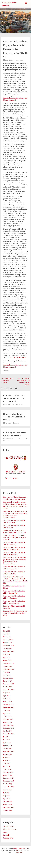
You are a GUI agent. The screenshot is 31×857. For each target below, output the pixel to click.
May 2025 (6, 654)
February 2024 (8, 678)
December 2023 (8, 684)
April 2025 (6, 657)
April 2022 (6, 713)
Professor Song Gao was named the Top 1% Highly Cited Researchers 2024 (15, 613)
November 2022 (8, 704)
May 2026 (6, 631)
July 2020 (6, 757)
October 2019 (7, 784)
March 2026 (7, 637)
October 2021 (7, 731)
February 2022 (8, 719)
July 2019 (6, 793)
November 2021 (8, 728)
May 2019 (6, 796)
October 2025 (7, 649)
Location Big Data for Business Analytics (7, 381)
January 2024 (7, 681)
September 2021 (8, 734)
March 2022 (7, 716)
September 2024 (8, 669)
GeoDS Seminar (8, 826)
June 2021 (6, 740)
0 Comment (6, 441)
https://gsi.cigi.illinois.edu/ (17, 357)
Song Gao (20, 60)
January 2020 (7, 775)
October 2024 (7, 666)
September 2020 (8, 751)
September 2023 (8, 690)
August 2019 (7, 790)
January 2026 (7, 643)
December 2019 (8, 778)
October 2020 (7, 748)
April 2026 (6, 634)
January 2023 (7, 701)
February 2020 (8, 772)
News (7, 370)
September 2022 (8, 707)
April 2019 (6, 798)
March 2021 (7, 743)
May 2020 (6, 763)
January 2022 (7, 722)
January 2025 (7, 660)
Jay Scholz (20, 438)
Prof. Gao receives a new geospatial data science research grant (14, 398)
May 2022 (6, 710)
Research (6, 835)
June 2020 (6, 760)
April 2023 (6, 696)
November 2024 (8, 663)
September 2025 (8, 651)
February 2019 (7, 801)
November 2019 (8, 781)
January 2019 (7, 804)
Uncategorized (8, 838)
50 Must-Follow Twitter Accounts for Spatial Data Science (14, 417)
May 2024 (6, 672)
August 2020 (7, 754)
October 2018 (7, 810)
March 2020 (7, 769)
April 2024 (6, 675)
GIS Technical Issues (10, 829)
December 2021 (8, 725)
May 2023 (6, 693)
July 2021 (6, 737)
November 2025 (8, 646)
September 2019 (8, 787)
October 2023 (7, 687)
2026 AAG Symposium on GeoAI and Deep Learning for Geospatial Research (14, 537)
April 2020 (6, 766)
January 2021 (7, 746)
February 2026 (8, 640)
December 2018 (8, 807)
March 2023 (7, 699)
